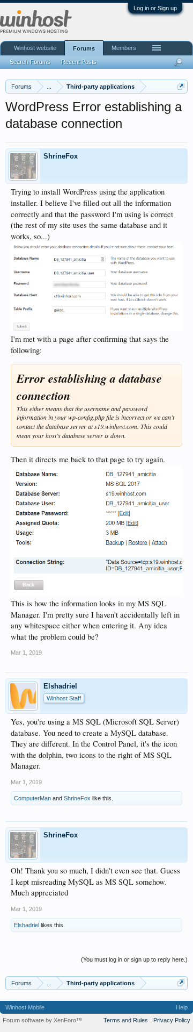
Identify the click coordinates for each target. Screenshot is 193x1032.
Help (182, 1007)
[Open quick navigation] (180, 86)
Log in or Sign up (155, 8)
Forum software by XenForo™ (42, 1020)
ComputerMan (32, 798)
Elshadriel (60, 686)
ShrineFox (60, 156)
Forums (84, 48)
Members (124, 48)
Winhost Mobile (24, 1007)
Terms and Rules (125, 1020)
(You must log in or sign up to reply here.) (134, 959)
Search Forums (30, 62)
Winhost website (35, 48)
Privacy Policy (171, 1020)
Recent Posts (78, 62)
